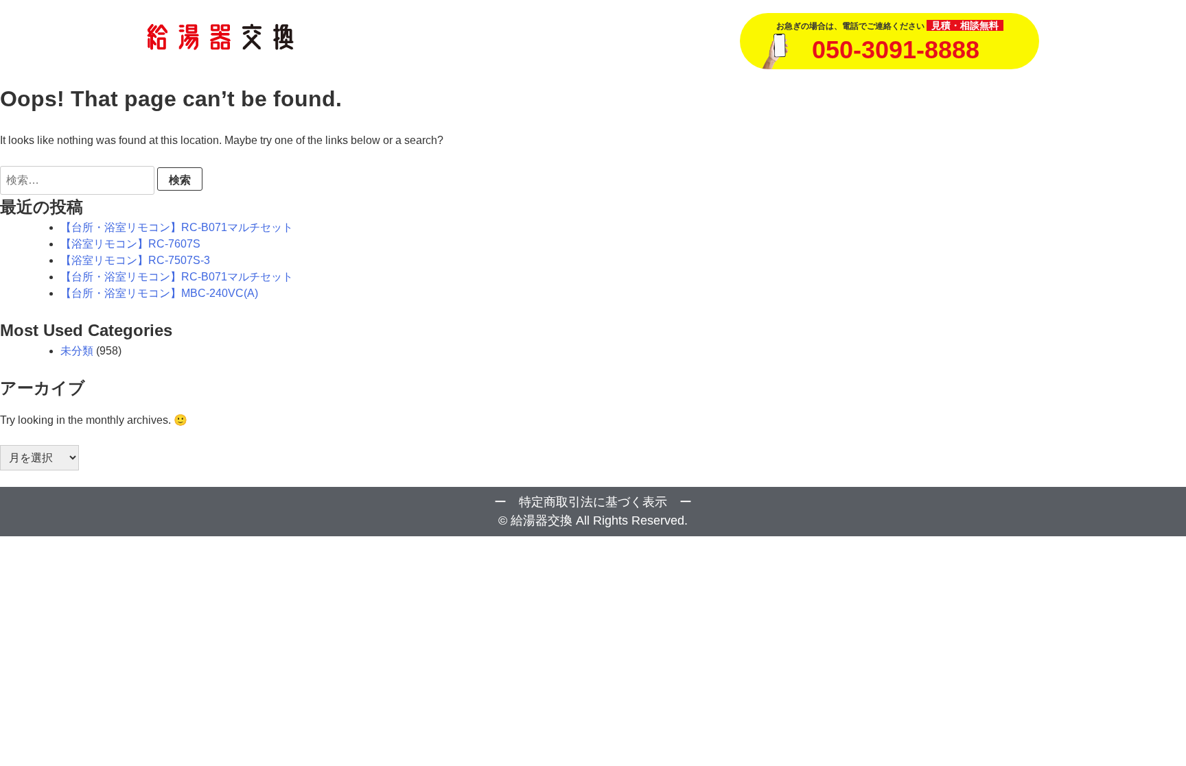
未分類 (76, 351)
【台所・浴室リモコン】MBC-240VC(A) (159, 293)
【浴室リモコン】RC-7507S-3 (135, 260)
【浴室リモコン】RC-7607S (130, 244)
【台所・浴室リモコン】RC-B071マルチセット (176, 227)
